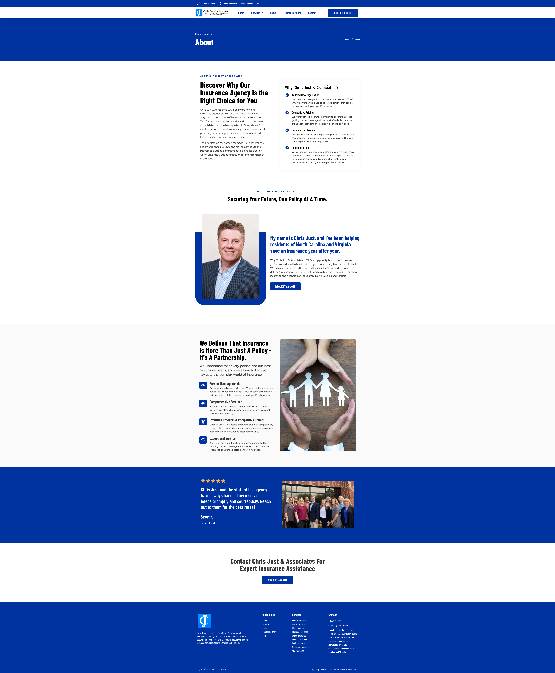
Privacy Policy (314, 669)
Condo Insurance (299, 635)
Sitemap (324, 669)
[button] (257, 12)
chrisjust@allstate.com (338, 625)
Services (255, 12)
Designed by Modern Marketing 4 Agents (343, 669)
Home (241, 12)
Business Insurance (300, 631)
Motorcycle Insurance (301, 646)
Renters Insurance (299, 639)
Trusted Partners (292, 12)
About (273, 12)
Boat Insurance (298, 643)
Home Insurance (299, 620)
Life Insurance (298, 628)
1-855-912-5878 (208, 3)
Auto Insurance (298, 624)
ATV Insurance (298, 650)
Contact (312, 12)
